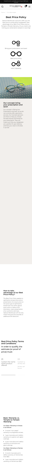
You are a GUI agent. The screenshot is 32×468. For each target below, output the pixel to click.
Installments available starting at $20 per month (16, 1)
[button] (2, 6)
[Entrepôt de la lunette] (16, 6)
